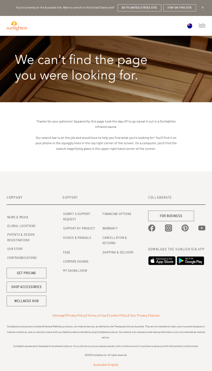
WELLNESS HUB (26, 301)
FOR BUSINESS (171, 216)
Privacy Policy (76, 315)
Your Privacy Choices (145, 315)
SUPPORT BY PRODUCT (79, 228)
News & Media (17, 217)
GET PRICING (26, 273)
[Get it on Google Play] (191, 261)
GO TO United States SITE (139, 7)
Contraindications (22, 257)
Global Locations (21, 226)
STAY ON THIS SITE (179, 7)
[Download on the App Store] (162, 261)
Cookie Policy (118, 315)
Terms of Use (97, 315)
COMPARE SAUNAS (76, 261)
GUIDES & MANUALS (77, 237)
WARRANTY (110, 228)
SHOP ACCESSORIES (26, 287)
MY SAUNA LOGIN (75, 270)
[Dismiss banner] (202, 7)
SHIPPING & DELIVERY (118, 252)
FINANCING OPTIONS (116, 214)
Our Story (15, 249)
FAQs (66, 252)
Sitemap (58, 315)
